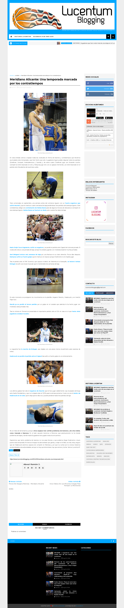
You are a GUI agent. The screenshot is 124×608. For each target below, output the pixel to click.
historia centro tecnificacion (98, 459)
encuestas (90, 453)
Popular (100, 293)
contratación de (36, 208)
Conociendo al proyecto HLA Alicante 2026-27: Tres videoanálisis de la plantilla (103, 321)
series (99, 456)
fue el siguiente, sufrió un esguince (26, 247)
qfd (101, 444)
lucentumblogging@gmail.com (96, 287)
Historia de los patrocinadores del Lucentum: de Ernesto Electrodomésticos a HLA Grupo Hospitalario (102, 311)
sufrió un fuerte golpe (21, 257)
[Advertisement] (62, 59)
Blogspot (79, 606)
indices (106, 456)
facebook (68, 524)
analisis (17, 75)
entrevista (91, 456)
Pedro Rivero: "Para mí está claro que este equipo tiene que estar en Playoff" (103, 331)
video (95, 444)
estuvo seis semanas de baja (25, 254)
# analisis (16, 450)
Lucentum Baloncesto (93, 187)
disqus (44, 524)
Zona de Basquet (91, 186)
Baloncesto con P (91, 189)
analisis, (29, 87)
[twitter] (114, 541)
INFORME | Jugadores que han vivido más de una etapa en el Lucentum (82, 43)
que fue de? (91, 447)
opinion (108, 444)
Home (12, 75)
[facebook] (111, 541)
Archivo (110, 293)
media (89, 444)
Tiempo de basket (91, 190)
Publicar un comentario (18, 531)
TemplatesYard (59, 606)
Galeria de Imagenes (104, 453)
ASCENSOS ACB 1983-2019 (43, 36)
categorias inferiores (95, 450)
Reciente (89, 293)
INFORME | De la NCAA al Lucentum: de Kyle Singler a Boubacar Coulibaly (103, 411)
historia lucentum (53, 43)
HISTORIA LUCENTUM (23, 36)
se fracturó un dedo (34, 210)
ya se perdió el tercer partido (23, 304)
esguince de (37, 391)
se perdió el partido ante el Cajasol (26, 356)
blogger (21, 524)
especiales (91, 462)
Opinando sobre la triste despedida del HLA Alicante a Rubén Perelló (103, 340)
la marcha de (29, 349)
